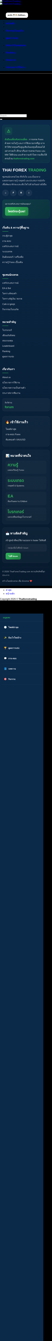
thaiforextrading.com (23, 158)
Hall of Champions (16, 45)
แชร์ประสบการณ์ (10, 246)
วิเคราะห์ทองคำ (9, 293)
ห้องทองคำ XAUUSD (15, 439)
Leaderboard (8, 346)
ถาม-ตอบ (6, 241)
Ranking (10, 52)
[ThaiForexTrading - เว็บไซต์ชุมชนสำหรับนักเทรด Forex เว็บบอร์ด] (10, 2)
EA (10, 496)
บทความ (12, 669)
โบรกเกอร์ (7, 330)
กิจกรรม (11, 679)
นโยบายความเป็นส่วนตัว (13, 388)
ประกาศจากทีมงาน (11, 393)
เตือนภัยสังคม (8, 335)
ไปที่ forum (13, 556)
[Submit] (1, 119)
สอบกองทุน (7, 340)
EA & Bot (6, 288)
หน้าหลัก (10, 23)
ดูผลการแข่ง (12, 38)
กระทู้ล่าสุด (7, 235)
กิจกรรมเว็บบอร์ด (14, 30)
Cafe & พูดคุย (8, 304)
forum (9, 407)
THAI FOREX (24, 170)
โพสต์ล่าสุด (11, 429)
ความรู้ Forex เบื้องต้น (12, 262)
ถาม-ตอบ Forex (13, 434)
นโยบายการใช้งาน (15, 67)
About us (11, 60)
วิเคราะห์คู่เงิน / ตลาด (12, 298)
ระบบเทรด (7, 251)
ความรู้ (13, 465)
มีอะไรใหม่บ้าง (14, 637)
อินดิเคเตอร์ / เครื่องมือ (12, 257)
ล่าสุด (8, 590)
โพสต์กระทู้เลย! (16, 211)
